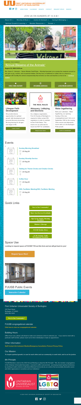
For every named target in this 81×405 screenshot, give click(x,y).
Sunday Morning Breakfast (29, 148)
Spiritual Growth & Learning (15, 23)
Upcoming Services (40, 86)
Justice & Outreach (40, 20)
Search (68, 9)
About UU (8, 20)
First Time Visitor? (16, 86)
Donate (41, 9)
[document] (40, 162)
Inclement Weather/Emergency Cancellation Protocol (35, 346)
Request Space (59, 9)
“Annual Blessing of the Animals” (25, 65)
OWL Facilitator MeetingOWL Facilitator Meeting (37, 189)
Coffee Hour (23, 179)
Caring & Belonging (59, 20)
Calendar (33, 9)
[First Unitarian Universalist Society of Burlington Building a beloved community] (40, 3)
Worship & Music (22, 20)
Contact (49, 9)
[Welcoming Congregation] (49, 382)
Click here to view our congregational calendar (20, 327)
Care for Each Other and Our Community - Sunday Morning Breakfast (40, 51)
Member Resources (37, 23)
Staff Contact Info (11, 346)
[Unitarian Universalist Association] (21, 382)
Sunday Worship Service (28, 158)
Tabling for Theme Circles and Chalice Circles (36, 169)
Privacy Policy (58, 346)
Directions (24, 9)
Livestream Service (65, 86)
